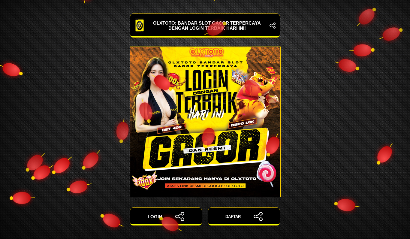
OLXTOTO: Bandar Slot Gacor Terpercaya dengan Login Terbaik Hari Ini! (207, 25)
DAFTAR (233, 216)
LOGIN (155, 216)
